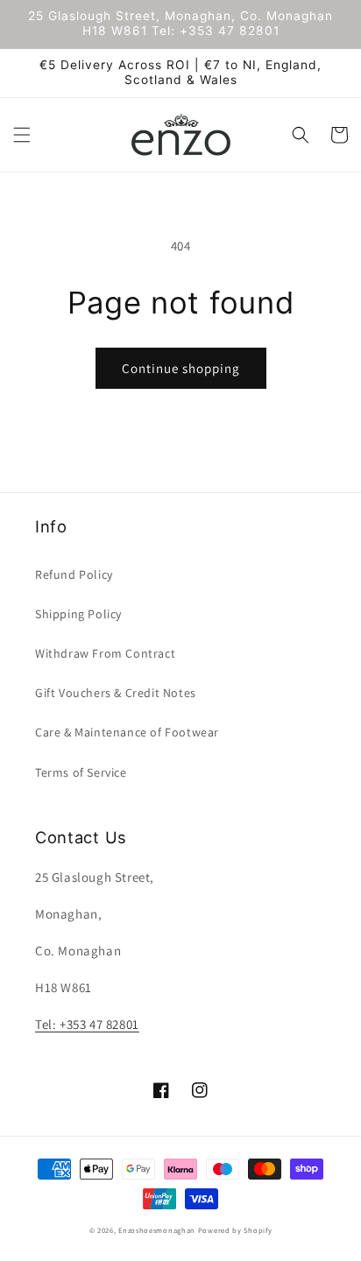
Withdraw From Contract (105, 653)
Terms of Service (81, 772)
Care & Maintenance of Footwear (127, 732)
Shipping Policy (78, 614)
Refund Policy (74, 574)
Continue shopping (181, 368)
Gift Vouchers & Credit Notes (115, 693)
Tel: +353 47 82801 (87, 1024)
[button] (22, 135)
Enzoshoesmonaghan (156, 1230)
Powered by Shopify (235, 1230)
